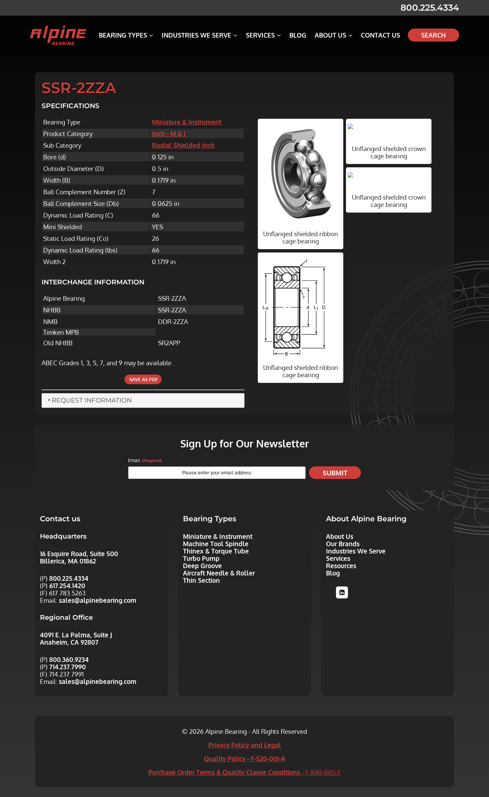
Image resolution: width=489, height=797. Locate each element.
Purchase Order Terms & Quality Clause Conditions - (244, 772)
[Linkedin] (342, 592)
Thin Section (201, 580)
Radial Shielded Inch (183, 145)
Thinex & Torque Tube (216, 551)
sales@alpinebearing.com (97, 600)
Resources (341, 565)
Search (433, 35)
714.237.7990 (67, 667)
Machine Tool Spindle (215, 544)
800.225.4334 (430, 7)
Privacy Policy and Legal (244, 745)
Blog (297, 35)
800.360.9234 (69, 659)
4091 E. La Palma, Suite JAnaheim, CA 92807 (76, 638)
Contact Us (380, 35)
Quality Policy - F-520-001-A (244, 758)
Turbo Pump (201, 558)
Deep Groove (202, 565)
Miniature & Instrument (187, 122)
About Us (339, 536)
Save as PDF (143, 379)
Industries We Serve (356, 551)
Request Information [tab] (92, 400)
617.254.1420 (67, 585)
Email (145, 460)
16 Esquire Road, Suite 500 (79, 554)
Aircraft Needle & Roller (219, 573)
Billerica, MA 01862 (68, 561)
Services (338, 558)
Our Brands (343, 544)
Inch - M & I (169, 133)
